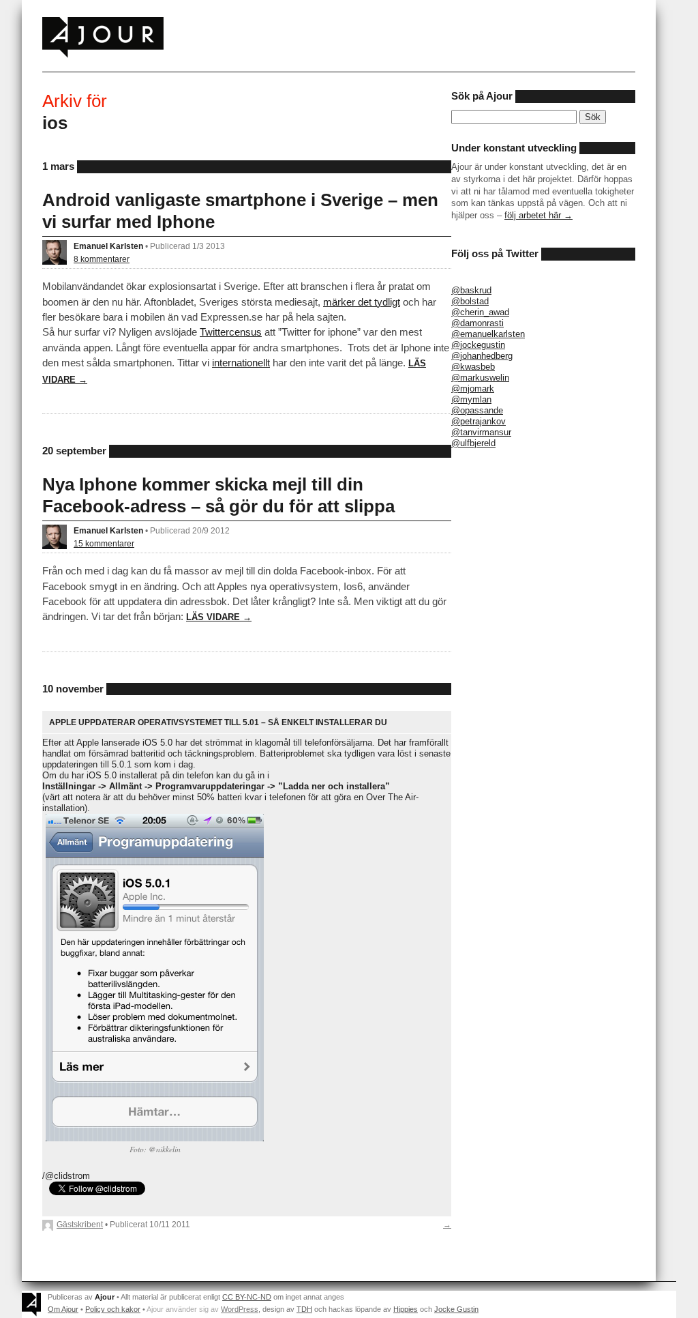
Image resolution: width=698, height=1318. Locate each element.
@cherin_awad (480, 312)
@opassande (477, 410)
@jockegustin (478, 345)
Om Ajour (63, 1309)
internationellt (241, 362)
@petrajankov (478, 421)
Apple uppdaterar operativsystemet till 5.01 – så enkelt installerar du (218, 722)
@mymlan (471, 399)
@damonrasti (477, 323)
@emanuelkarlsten (488, 334)
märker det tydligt (361, 302)
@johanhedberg (482, 356)
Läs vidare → (219, 617)
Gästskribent (80, 1224)
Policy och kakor (112, 1309)
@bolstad (470, 301)
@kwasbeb (473, 367)
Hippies (405, 1309)
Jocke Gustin (456, 1309)
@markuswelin (480, 377)
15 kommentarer (104, 543)
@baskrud (471, 290)
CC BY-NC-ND (246, 1297)
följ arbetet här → (538, 215)
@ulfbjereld (473, 443)
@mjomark (472, 388)
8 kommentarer (102, 258)
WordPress (239, 1309)
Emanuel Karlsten (108, 245)
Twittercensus (231, 332)
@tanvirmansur (481, 432)
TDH (304, 1309)
